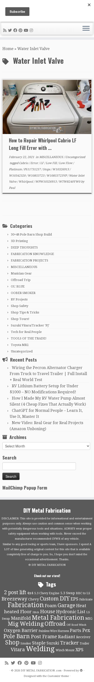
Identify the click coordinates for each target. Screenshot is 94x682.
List (81, 611)
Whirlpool (26, 181)
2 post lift (15, 592)
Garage (66, 605)
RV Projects (19, 299)
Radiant (66, 636)
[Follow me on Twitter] (10, 30)
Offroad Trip (21, 280)
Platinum (15, 169)
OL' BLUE (18, 286)
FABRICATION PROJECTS (29, 260)
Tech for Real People (26, 332)
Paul (12, 188)
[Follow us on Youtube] (27, 30)
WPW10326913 (46, 181)
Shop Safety (19, 306)
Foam (51, 605)
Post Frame (44, 636)
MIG (88, 618)
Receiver (83, 637)
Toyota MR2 (19, 345)
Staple (39, 643)
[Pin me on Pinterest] (21, 30)
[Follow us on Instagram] (32, 30)
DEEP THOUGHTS (24, 247)
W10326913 (61, 169)
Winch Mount (65, 650)
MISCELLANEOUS (51, 157)
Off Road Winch (76, 624)
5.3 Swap (67, 593)
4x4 (30, 593)
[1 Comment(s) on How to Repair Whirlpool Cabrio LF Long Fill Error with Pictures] (87, 92)
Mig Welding (26, 623)
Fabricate (86, 599)
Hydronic (66, 611)
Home (7, 48)
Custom (49, 598)
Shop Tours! (20, 319)
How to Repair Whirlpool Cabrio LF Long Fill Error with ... (42, 144)
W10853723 (36, 175)
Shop (12, 642)
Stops (47, 169)
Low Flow (66, 163)
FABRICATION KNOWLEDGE (32, 254)
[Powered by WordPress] (81, 669)
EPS (74, 599)
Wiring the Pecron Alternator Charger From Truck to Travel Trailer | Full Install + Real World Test (48, 373)
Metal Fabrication (58, 617)
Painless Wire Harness (54, 631)
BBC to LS (83, 593)
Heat (81, 605)
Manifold (21, 618)
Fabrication (26, 605)
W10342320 (17, 175)
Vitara (18, 649)
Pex (86, 630)
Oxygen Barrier (21, 630)
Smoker (25, 643)
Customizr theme (58, 676)
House (47, 611)
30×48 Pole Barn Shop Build (31, 234)
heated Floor (18, 611)
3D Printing (19, 241)
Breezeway (14, 599)
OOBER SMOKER (23, 293)
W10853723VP (57, 175)
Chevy (33, 599)
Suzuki (53, 643)
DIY (65, 598)
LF (42, 163)
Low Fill (52, 163)
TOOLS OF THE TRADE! (29, 338)
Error (34, 163)
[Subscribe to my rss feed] (5, 30)
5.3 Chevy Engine (46, 593)
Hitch (36, 612)
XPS (79, 649)
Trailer (84, 643)
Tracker (69, 643)
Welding (40, 649)
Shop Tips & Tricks (25, 312)
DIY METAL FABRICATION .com (41, 670)
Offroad (55, 624)
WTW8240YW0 (70, 181)
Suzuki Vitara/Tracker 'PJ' (30, 325)
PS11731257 (32, 169)
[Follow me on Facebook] (16, 30)
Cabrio (24, 163)
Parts (75, 630)
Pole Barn (16, 636)
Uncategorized (75, 157)
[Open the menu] (86, 28)
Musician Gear (21, 273)
